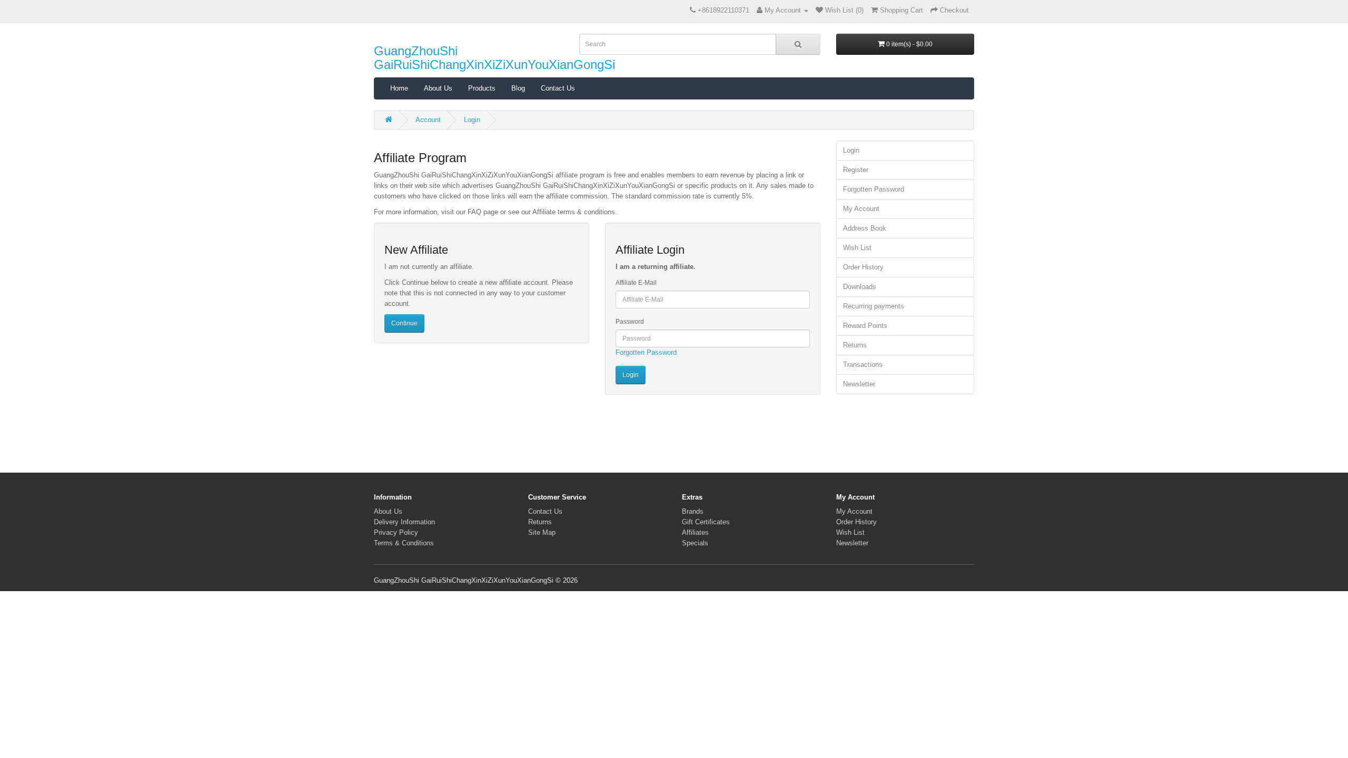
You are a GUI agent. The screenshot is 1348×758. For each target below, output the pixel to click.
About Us (438, 88)
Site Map (542, 532)
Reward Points (865, 326)
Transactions (863, 364)
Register (855, 170)
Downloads (859, 287)
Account (428, 120)
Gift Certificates (706, 522)
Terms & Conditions (404, 543)
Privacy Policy (396, 532)
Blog (518, 88)
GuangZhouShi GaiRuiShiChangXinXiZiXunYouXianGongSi (494, 58)
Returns (855, 345)
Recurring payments (873, 306)
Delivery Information (404, 522)
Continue (404, 323)
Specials (695, 543)
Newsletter (859, 384)
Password (630, 321)
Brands (692, 511)
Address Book (864, 228)
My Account (861, 209)
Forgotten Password (646, 352)
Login (472, 120)
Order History (863, 267)
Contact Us (558, 88)
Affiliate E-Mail (636, 282)
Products (481, 88)
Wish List (857, 248)
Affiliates (695, 532)
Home (399, 88)
